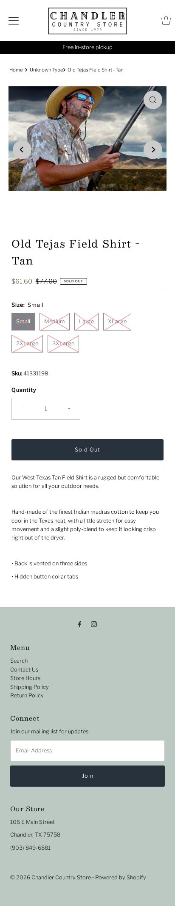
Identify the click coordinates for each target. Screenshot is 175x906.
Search (19, 661)
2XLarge (27, 343)
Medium (54, 321)
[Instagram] (94, 624)
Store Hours (25, 678)
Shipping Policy (29, 687)
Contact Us (24, 669)
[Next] (153, 149)
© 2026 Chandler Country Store (50, 877)
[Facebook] (80, 624)
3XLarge (63, 343)
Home (16, 70)
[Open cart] (166, 20)
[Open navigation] (13, 20)
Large (86, 321)
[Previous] (22, 149)
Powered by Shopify (120, 877)
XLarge (117, 321)
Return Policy (27, 695)
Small (23, 321)
